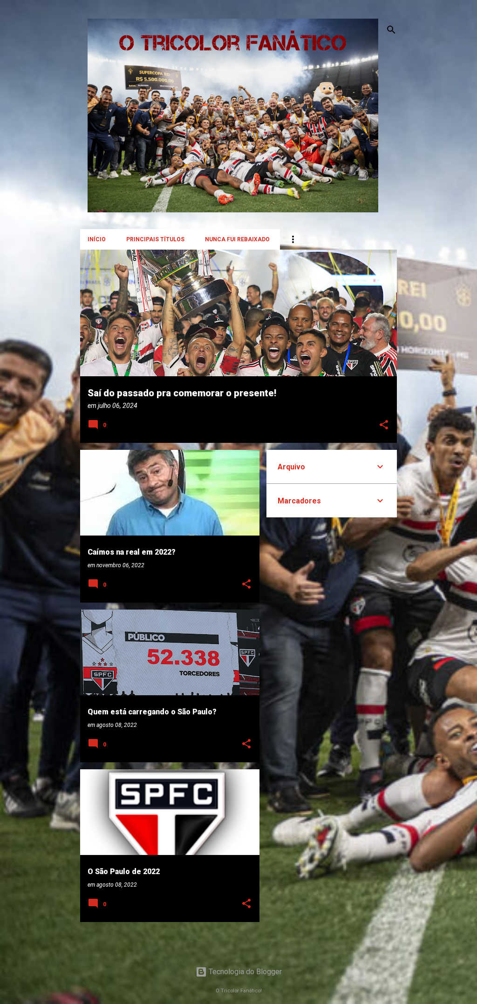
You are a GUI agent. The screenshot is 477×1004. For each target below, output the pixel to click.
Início (97, 239)
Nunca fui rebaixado (237, 239)
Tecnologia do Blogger (244, 971)
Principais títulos (155, 239)
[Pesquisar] (391, 30)
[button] (383, 425)
